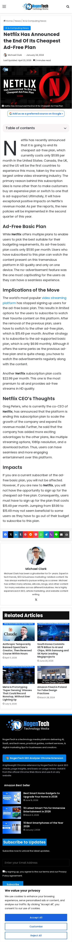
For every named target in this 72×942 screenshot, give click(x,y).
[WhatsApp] (40, 534)
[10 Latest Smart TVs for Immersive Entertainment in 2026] (12, 812)
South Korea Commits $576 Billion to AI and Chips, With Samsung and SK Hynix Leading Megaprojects (53, 650)
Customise (36, 926)
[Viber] (51, 534)
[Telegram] (46, 534)
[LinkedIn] (15, 534)
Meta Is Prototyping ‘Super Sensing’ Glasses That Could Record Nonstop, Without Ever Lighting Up (17, 693)
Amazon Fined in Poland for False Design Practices (52, 690)
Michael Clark (15, 55)
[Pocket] (35, 534)
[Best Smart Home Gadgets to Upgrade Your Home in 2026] (12, 798)
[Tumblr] (20, 534)
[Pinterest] (25, 534)
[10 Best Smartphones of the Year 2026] (12, 827)
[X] (10, 534)
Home (9, 20)
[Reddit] (30, 534)
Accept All (36, 917)
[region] (36, 914)
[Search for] (67, 7)
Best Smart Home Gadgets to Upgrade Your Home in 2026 (41, 795)
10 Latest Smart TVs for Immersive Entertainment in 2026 (44, 809)
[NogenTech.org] (36, 6)
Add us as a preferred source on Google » (37, 113)
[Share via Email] (61, 534)
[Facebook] (5, 534)
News (18, 20)
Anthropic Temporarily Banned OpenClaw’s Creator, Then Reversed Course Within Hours (17, 648)
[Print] (66, 534)
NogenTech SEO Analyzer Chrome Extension (36, 758)
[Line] (56, 534)
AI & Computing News (34, 20)
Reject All (36, 935)
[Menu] (4, 7)
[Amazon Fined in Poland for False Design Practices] (53, 675)
